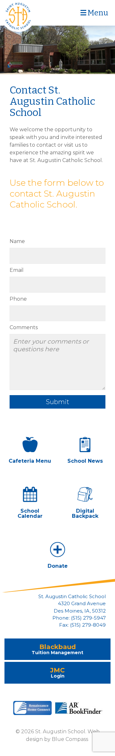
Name (17, 241)
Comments (24, 327)
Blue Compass (70, 739)
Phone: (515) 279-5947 (79, 618)
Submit (57, 402)
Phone (18, 299)
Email (17, 270)
